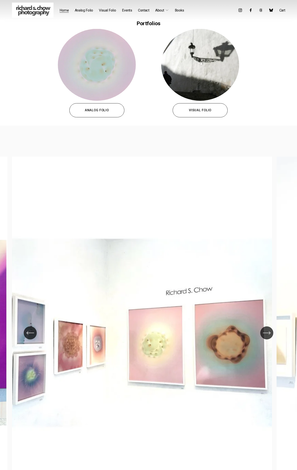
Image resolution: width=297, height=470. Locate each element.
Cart (282, 10)
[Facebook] (251, 10)
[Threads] (261, 10)
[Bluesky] (271, 10)
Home (64, 10)
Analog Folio (84, 10)
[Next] (266, 332)
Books (179, 10)
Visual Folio (107, 10)
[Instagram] (240, 10)
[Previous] (30, 332)
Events (127, 10)
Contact (143, 10)
